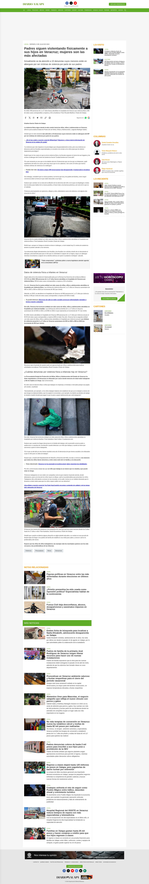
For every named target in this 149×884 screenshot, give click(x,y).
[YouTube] (75, 3)
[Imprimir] (49, 117)
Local (29, 10)
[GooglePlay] (84, 870)
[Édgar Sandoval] (97, 170)
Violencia (28, 550)
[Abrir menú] (24, 10)
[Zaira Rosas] (97, 161)
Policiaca (35, 10)
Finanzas (54, 10)
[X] (71, 3)
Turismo (106, 10)
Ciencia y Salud (98, 10)
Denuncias (58, 550)
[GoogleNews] (76, 870)
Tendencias (88, 10)
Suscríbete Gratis (109, 298)
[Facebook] (67, 3)
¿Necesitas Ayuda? (74, 866)
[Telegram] (37, 117)
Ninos (49, 550)
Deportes (114, 10)
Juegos (120, 10)
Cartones (68, 10)
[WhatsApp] (33, 117)
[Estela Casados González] (97, 143)
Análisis (60, 10)
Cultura (80, 10)
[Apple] (80, 870)
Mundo (48, 10)
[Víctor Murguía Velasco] (97, 152)
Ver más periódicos (117, 4)
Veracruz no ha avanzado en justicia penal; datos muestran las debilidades (62, 464)
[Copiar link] (45, 117)
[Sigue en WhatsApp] (85, 117)
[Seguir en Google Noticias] (88, 117)
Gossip (74, 10)
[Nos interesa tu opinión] (74, 855)
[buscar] (125, 10)
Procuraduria (39, 550)
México (42, 10)
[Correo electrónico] (41, 117)
